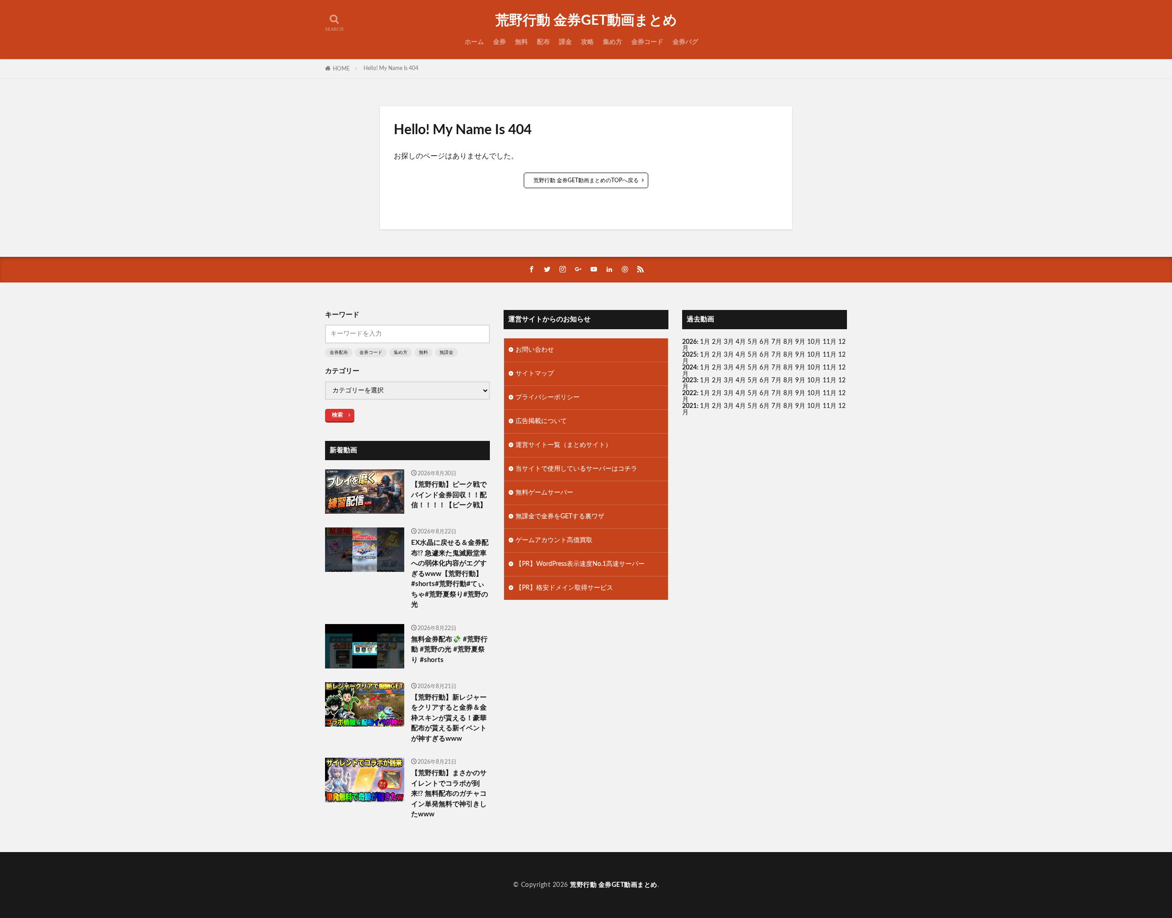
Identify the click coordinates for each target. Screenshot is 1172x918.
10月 (814, 355)
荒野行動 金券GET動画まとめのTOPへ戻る (586, 180)
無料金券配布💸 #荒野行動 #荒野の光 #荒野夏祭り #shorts (449, 649)
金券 (499, 42)
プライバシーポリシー (547, 397)
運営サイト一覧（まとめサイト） (563, 445)
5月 (753, 342)
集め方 (612, 42)
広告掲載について (541, 421)
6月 (765, 342)
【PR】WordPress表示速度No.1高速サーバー (580, 564)
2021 (689, 406)
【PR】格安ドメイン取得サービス (564, 588)
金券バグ (685, 42)
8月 (788, 342)
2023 (689, 380)
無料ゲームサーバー (544, 492)
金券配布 (339, 352)
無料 (521, 42)
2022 (689, 393)
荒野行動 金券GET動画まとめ (586, 20)
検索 (337, 415)
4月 (741, 342)
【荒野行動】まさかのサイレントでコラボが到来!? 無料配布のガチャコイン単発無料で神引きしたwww (449, 794)
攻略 (587, 42)
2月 (717, 342)
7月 (776, 342)
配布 (543, 42)
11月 (829, 355)
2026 (689, 342)
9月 (800, 355)
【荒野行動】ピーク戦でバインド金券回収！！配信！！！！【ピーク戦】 (449, 495)
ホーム (474, 42)
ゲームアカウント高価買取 (553, 540)
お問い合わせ (534, 350)
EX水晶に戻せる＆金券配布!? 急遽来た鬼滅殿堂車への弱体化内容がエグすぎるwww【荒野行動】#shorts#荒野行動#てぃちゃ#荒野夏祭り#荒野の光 (449, 573)
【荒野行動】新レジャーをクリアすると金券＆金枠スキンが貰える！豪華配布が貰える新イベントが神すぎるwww (449, 718)
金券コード (647, 42)
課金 (565, 42)
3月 (729, 342)
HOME (341, 68)
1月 (705, 342)
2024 (689, 367)
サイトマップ (534, 373)
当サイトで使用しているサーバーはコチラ (576, 469)
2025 (689, 355)
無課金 (446, 352)
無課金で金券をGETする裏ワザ (559, 516)
